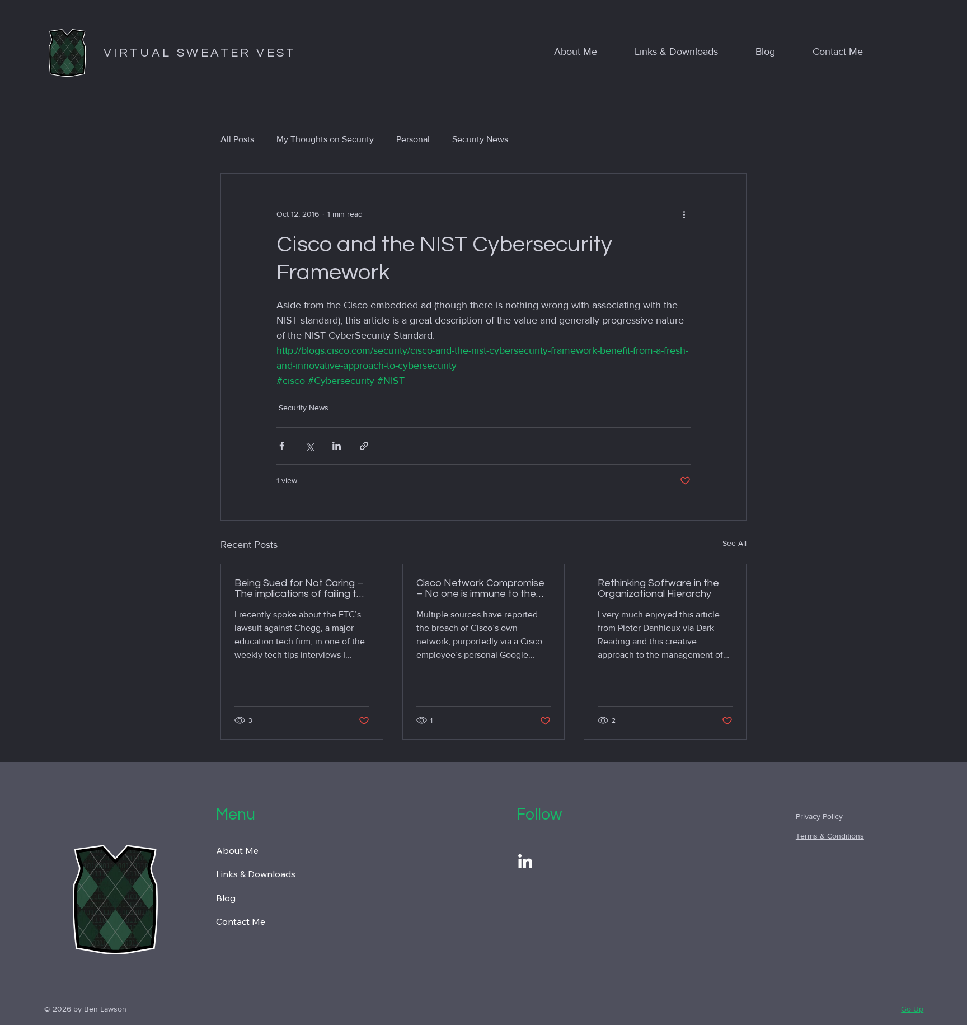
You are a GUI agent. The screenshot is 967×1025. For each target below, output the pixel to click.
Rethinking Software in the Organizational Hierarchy (658, 588)
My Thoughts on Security (325, 139)
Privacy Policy (819, 816)
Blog (226, 898)
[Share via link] (364, 446)
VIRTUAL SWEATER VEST (200, 52)
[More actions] (684, 214)
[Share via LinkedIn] (336, 446)
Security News (480, 139)
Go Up (912, 1008)
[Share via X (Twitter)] (309, 446)
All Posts (237, 139)
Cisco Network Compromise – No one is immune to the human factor (480, 588)
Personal (413, 139)
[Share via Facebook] (281, 446)
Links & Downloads (255, 873)
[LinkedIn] (525, 862)
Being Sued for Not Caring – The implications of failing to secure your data (298, 588)
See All (734, 543)
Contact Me (240, 921)
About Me (237, 850)
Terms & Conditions (830, 835)
